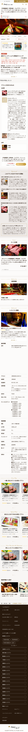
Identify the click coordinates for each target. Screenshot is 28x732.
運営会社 (16, 617)
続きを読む (13, 76)
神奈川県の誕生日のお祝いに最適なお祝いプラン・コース (9, 595)
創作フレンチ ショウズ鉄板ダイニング (11, 328)
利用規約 (16, 621)
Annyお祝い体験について (7, 617)
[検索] (23, 4)
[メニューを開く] (26, 4)
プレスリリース (5, 621)
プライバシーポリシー (6, 625)
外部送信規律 (17, 625)
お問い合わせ (17, 609)
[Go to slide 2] (13, 541)
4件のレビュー (21, 39)
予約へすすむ (20, 164)
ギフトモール (4, 709)
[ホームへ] (6, 4)
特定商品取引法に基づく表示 (7, 629)
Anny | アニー (17, 709)
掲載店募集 (4, 720)
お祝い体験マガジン (18, 713)
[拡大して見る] (4, 92)
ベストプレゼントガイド (7, 713)
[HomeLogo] (14, 727)
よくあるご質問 (5, 609)
